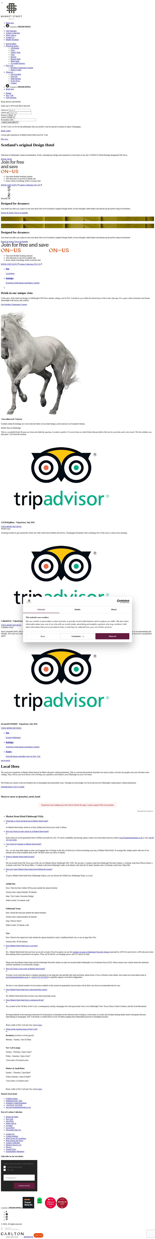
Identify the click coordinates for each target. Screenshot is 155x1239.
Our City (14, 76)
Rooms (3, 115)
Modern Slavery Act (13, 1145)
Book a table (6, 131)
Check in (4, 110)
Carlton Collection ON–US (30, 185)
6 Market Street (12, 1099)
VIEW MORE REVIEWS (11, 527)
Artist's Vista (15, 52)
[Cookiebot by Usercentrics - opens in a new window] (118, 601)
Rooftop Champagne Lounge (22, 68)
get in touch (5, 760)
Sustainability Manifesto (15, 1151)
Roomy (13, 57)
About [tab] (113, 609)
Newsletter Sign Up (13, 1130)
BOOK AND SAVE (9, 185)
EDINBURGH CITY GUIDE (12, 787)
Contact (14, 83)
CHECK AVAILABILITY (10, 122)
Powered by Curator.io (145, 811)
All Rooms (15, 48)
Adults (3, 117)
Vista (13, 55)
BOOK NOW (6, 159)
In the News (15, 81)
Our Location (16, 74)
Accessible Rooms (18, 63)
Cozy (13, 50)
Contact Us (10, 37)
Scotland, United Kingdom (16, 1103)
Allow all (112, 636)
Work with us (11, 35)
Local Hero (10, 1128)
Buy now (4, 139)
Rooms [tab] (8, 93)
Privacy (9, 1147)
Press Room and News (14, 1141)
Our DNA (10, 1121)
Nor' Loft (9, 1119)
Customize (76, 636)
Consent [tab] (41, 609)
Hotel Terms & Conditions (16, 1138)
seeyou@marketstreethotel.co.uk (18, 1107)
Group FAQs (11, 1149)
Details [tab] (78, 609)
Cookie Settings (12, 1136)
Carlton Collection (13, 33)
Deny (43, 636)
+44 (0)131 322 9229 (14, 1105)
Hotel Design (16, 79)
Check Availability (21, 213)
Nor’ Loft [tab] (9, 95)
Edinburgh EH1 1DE (14, 1101)
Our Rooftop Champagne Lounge (14, 304)
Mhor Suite (15, 61)
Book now (10, 23)
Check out (5, 113)
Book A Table (16, 70)
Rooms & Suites (7, 213)
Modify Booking (12, 40)
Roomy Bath (15, 59)
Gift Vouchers (11, 31)
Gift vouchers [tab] (11, 98)
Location (9, 1126)
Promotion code (7, 120)
